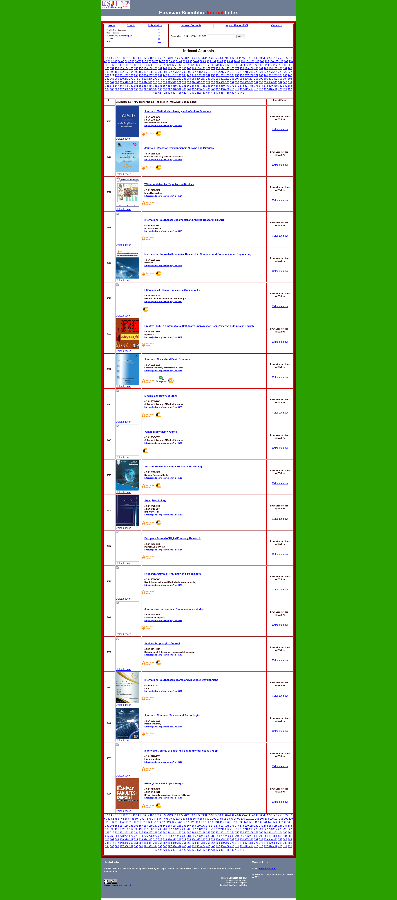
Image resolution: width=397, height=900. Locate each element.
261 (266, 75)
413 (246, 89)
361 (184, 85)
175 (227, 68)
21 (161, 58)
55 (277, 58)
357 (165, 85)
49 (257, 58)
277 (155, 78)
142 (255, 65)
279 (165, 78)
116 (131, 65)
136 (227, 65)
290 (218, 78)
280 (170, 78)
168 (194, 68)
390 (136, 89)
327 (208, 82)
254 (232, 75)
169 (198, 68)
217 (242, 72)
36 (212, 58)
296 (247, 78)
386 (117, 89)
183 (266, 68)
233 (131, 75)
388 (126, 89)
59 (291, 58)
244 (184, 75)
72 (146, 61)
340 (270, 82)
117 (136, 65)
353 (146, 85)
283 (184, 78)
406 (213, 89)
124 (169, 65)
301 (271, 78)
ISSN (203, 36)
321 (179, 82)
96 (228, 61)
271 (126, 78)
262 (271, 75)
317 (160, 82)
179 (247, 68)
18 (151, 58)
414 (251, 89)
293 (232, 78)
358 (170, 85)
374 (247, 85)
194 (131, 72)
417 (266, 89)
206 (189, 72)
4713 (159, 42)
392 (146, 89)
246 (194, 75)
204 (179, 72)
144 (265, 65)
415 (256, 89)
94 (221, 61)
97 (231, 61)
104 (262, 61)
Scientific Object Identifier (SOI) (119, 36)
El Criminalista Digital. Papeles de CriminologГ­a (172, 290)
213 (222, 72)
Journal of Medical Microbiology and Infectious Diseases (177, 111)
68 (133, 61)
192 (122, 72)
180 (251, 68)
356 (160, 85)
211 (213, 72)
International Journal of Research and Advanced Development (181, 680)
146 (275, 65)
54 (274, 58)
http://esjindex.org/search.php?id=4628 (163, 585)
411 (237, 89)
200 (160, 72)
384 (107, 89)
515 (159, 33)
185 (275, 68)
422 (290, 89)
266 (290, 75)
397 (170, 89)
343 (285, 82)
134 (217, 65)
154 (126, 68)
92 (214, 61)
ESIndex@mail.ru (267, 868)
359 (174, 85)
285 (194, 78)
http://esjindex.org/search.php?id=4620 (163, 301)
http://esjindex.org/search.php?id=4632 (163, 727)
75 (156, 61)
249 (208, 75)
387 (122, 89)
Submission (155, 25)
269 (117, 78)
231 (122, 75)
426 (170, 92)
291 (223, 78)
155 (131, 68)
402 (194, 89)
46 (246, 58)
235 (141, 75)
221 (261, 72)
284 (189, 78)
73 (150, 61)
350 (131, 85)
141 (251, 65)
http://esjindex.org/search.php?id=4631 (163, 691)
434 (208, 92)
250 (213, 75)
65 (122, 61)
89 (204, 61)
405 (159, 36)
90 (208, 61)
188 (290, 68)
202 (170, 72)
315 (150, 82)
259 (256, 75)
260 (261, 75)
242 (174, 75)
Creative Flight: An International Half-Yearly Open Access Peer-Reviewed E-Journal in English (199, 326)
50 (260, 58)
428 (179, 92)
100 (243, 61)
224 (275, 72)
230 (117, 75)
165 (179, 68)
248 (203, 75)
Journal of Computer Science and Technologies (172, 715)
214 (227, 72)
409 (227, 89)
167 (189, 68)
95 (225, 61)
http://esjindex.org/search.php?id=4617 (163, 196)
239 (160, 75)
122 (159, 65)
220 (256, 72)
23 (168, 58)
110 (291, 61)
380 (275, 85)
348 (122, 85)
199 (155, 72)
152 (117, 68)
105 (267, 61)
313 (141, 82)
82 (180, 61)
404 (203, 89)
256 (242, 75)
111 (108, 65)
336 (251, 82)
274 (141, 78)
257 (247, 75)
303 (280, 78)
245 (189, 75)
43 (236, 58)
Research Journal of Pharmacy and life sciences (172, 573)
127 (183, 65)
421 (285, 89)
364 (198, 85)
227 (290, 72)
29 (188, 58)
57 (284, 58)
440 (237, 92)
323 (189, 82)
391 (141, 89)
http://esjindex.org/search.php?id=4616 (163, 159)
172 (213, 68)
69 (136, 61)
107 (276, 61)
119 (145, 65)
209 (203, 72)
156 (136, 68)
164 (174, 68)
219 (251, 72)
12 (130, 58)
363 (194, 85)
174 (223, 68)
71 (143, 61)
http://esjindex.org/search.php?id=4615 (163, 125)
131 (203, 65)
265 (285, 75)
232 (126, 75)
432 (198, 92)
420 (280, 89)
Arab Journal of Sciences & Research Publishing (173, 466)
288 (208, 78)
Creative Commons (111, 885)
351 (136, 85)
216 (237, 72)
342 (280, 82)
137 (231, 65)
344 (290, 82)
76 (160, 61)
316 (155, 82)
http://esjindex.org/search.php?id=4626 (163, 515)
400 (184, 89)
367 (213, 85)
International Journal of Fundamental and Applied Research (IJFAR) (184, 220)
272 (131, 78)
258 (251, 75)
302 (275, 78)
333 (237, 82)
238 (155, 75)
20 (158, 58)
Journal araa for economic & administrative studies (174, 609)
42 (233, 58)
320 (174, 82)
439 (232, 92)
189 (107, 72)
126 (178, 65)
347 (117, 85)
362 (189, 85)
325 (198, 82)
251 (218, 75)
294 (237, 78)
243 (179, 75)
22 (164, 58)
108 (281, 61)
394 (155, 89)
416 (261, 89)
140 (246, 65)
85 (191, 61)
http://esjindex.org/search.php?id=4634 (163, 798)
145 (270, 65)
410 (232, 89)
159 (150, 68)
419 (275, 89)
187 (285, 68)
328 (213, 82)
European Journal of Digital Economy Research (172, 538)
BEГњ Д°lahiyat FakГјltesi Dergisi (163, 783)
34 (205, 58)
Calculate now (280, 129)
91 (211, 61)
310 (126, 82)
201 (165, 72)
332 (232, 82)
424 (160, 92)
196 (141, 72)
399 (159, 39)
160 (155, 68)
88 (201, 61)
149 (289, 65)
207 (194, 72)
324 (194, 82)
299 (261, 78)
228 (107, 75)
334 (242, 82)
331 (227, 82)
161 (160, 68)
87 (197, 61)
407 (218, 89)
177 (237, 68)
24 (171, 58)
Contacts (276, 25)
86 (194, 61)
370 (227, 85)
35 (209, 58)
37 (216, 58)
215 (232, 72)
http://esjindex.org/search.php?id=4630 (163, 655)
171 (208, 68)
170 (203, 68)
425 (165, 92)
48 (253, 58)
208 (198, 72)
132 (207, 65)
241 (170, 75)
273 (136, 78)
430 (189, 92)
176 (232, 68)
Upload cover (123, 138)
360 (179, 85)
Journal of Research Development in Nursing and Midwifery (179, 148)
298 (256, 78)
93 (218, 61)
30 (192, 58)
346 (112, 85)
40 (226, 58)
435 (213, 92)
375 (251, 85)
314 (145, 82)
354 (150, 85)
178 (242, 68)
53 (270, 58)
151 (112, 68)
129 (193, 65)
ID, (187, 36)
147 (279, 65)
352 (141, 85)
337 (256, 82)
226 (285, 72)
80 (173, 61)
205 (184, 72)
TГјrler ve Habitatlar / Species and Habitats (169, 184)
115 (126, 65)
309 (122, 82)
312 (136, 82)
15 (141, 58)
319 (169, 82)
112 (112, 65)
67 (129, 61)
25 (175, 58)
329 (218, 82)
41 (229, 58)
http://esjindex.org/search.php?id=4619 (163, 265)
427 (174, 92)
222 (266, 72)
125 (174, 65)
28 (185, 58)
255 (237, 75)
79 (170, 61)
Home (111, 25)
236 (146, 75)
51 (263, 58)
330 (222, 82)
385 (112, 89)
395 (160, 89)
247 (198, 75)
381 (280, 85)
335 (246, 82)
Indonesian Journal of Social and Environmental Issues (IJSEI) (181, 750)
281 (174, 78)
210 (208, 72)
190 (112, 72)
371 (232, 85)
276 (150, 78)
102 (252, 61)
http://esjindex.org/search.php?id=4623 (163, 407)
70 (139, 61)
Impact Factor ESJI (237, 25)
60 (105, 61)
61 (109, 61)
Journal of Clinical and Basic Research (167, 359)
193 (126, 72)
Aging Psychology (155, 500)
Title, (195, 36)
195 (136, 72)
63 (115, 61)
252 (223, 75)
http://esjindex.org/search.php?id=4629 (163, 620)
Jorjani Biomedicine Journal (160, 431)
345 (107, 85)
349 (126, 85)
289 (213, 78)
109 (286, 61)
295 (242, 78)
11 (127, 58)
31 (195, 58)
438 (227, 92)
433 (203, 92)
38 (219, 58)
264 (280, 75)
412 (242, 89)
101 (247, 61)
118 (140, 65)
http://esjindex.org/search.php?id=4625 (163, 478)
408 (223, 89)
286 (198, 78)
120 (150, 65)
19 (154, 58)
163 (170, 68)
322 (184, 82)
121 (154, 65)
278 (160, 78)
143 (260, 65)
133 (212, 65)
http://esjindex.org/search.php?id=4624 (163, 443)
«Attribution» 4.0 (124, 885)
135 (222, 65)
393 (150, 89)
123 (164, 65)
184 (271, 68)
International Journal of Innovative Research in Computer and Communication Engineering (197, 254)
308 (117, 82)
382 (285, 85)
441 (242, 92)
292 (227, 78)
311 (131, 82)
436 (218, 92)
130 (198, 65)
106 (272, 61)
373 (242, 85)
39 (222, 58)
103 (257, 61)
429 (184, 92)
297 (251, 78)
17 (147, 58)
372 (237, 85)
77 (163, 61)
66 (126, 61)
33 (202, 58)
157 (141, 68)
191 (117, 72)
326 (203, 82)
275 (146, 78)
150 (107, 68)
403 (198, 89)
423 (155, 92)
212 (218, 72)
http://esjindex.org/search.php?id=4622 (163, 371)
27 (182, 58)
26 (178, 58)
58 (287, 58)
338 (261, 82)
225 (280, 72)
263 (275, 75)
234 (136, 75)
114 (122, 65)
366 (208, 85)
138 (236, 65)
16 (144, 58)
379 (271, 85)
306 (107, 82)
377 (261, 85)
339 (266, 82)
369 (223, 85)
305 (290, 78)
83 (184, 61)
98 (235, 61)
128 (188, 65)
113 (117, 65)
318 (165, 82)
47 (250, 58)
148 (284, 65)
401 (189, 89)
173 (218, 68)
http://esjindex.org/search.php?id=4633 (163, 762)
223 (270, 72)
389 (131, 89)
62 (112, 61)
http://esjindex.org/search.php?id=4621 (163, 337)
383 (290, 85)
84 (187, 61)
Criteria (131, 25)
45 (243, 58)
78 (167, 61)
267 (107, 78)
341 (275, 82)
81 (177, 61)
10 (124, 58)
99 (238, 61)
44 (240, 58)
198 (150, 72)
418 (270, 89)
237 (150, 75)
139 (241, 65)
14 (137, 58)
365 (203, 85)
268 (112, 78)
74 (153, 61)
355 (155, 85)
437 (223, 92)
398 (174, 89)
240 (165, 75)
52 (267, 58)
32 (199, 58)
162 (165, 68)
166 (184, 68)
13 (134, 58)
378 (266, 85)
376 (256, 85)
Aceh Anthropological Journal (162, 643)
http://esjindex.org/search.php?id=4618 (163, 231)
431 (194, 92)
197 (146, 72)
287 (203, 78)
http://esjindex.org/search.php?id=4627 (163, 550)
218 (246, 72)
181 (256, 68)
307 (112, 82)
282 (179, 78)
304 (285, 78)
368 (218, 85)
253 (227, 75)
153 (122, 68)
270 (122, 78)
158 (146, 68)
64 (119, 61)
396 (165, 89)
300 (266, 78)
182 (261, 68)
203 (174, 72)
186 (280, 68)
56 (280, 58)
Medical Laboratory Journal (160, 395)
